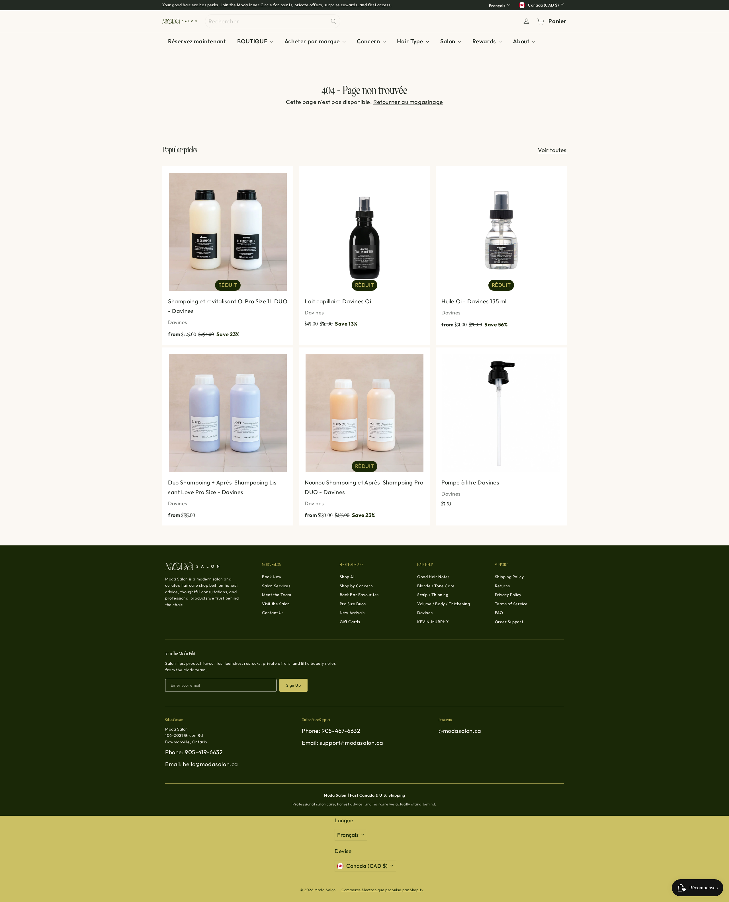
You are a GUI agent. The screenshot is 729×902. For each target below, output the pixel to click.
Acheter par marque (312, 41)
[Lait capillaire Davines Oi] (364, 250)
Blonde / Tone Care (436, 585)
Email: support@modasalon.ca (342, 742)
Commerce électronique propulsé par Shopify (382, 889)
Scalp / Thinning (433, 594)
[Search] (333, 21)
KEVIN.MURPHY (433, 621)
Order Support (509, 621)
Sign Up (293, 685)
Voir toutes (552, 150)
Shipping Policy (509, 576)
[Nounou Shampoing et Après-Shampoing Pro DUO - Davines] (364, 436)
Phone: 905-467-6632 (331, 730)
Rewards (484, 41)
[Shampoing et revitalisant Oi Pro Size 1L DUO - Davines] (227, 255)
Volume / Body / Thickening (443, 603)
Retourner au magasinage (408, 101)
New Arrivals (352, 612)
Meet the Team (276, 594)
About (522, 41)
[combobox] (272, 21)
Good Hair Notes (433, 576)
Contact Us (273, 612)
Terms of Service (511, 603)
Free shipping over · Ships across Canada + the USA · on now (242, 4)
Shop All (348, 576)
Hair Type (411, 41)
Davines (425, 612)
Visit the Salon (276, 603)
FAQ (499, 612)
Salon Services (276, 585)
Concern (369, 41)
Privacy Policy (508, 594)
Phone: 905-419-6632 (194, 752)
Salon (448, 41)
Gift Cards (350, 621)
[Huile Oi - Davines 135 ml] (501, 250)
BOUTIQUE (253, 41)
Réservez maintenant (197, 41)
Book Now (272, 576)
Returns (502, 585)
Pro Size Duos (353, 603)
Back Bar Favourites (359, 594)
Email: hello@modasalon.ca (201, 764)
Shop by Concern (356, 585)
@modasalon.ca (460, 730)
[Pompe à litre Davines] (501, 430)
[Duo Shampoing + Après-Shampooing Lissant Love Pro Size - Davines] (227, 436)
